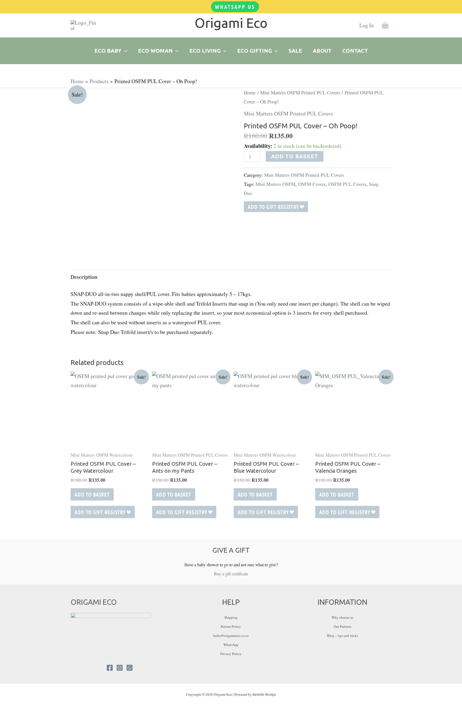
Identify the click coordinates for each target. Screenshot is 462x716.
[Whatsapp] (129, 667)
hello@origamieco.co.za (231, 635)
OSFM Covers (312, 184)
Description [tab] (84, 277)
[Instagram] (119, 667)
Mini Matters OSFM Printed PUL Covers (300, 92)
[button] (235, 6)
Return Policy (231, 626)
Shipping (231, 617)
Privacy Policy (230, 653)
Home (250, 92)
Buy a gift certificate (231, 573)
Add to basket (294, 156)
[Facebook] (109, 667)
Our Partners (342, 626)
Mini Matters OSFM (275, 184)
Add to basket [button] (92, 494)
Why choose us (342, 617)
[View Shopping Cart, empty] (385, 26)
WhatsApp (230, 644)
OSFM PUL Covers (347, 184)
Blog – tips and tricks (342, 635)
